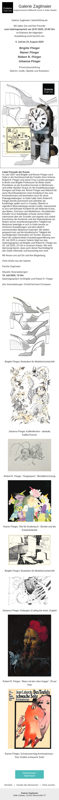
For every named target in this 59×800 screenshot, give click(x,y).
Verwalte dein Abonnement (27, 785)
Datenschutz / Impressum (30, 774)
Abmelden (8, 785)
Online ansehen (48, 785)
